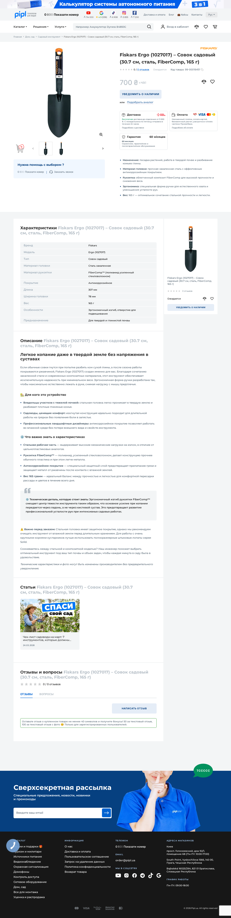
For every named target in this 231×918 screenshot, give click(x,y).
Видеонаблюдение (27, 861)
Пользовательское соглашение (87, 856)
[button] (33, 149)
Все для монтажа (26, 892)
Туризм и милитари (27, 851)
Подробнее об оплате (182, 127)
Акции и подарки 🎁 (28, 846)
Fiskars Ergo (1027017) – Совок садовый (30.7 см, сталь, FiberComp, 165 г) (189, 281)
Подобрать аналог (140, 102)
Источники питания (28, 856)
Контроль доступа (26, 876)
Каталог (19, 26)
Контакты (196, 14)
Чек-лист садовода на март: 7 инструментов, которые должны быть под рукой (46, 639)
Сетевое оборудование (30, 882)
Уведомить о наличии (140, 94)
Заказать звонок (63, 171)
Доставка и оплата (154, 14)
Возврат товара (76, 871)
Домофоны (21, 871)
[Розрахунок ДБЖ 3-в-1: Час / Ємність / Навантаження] (115, 4)
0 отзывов (143, 70)
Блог (171, 14)
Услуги (59, 26)
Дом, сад (29, 37)
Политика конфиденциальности (88, 866)
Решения (40, 26)
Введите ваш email (29, 812)
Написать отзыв (134, 708)
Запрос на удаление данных (85, 861)
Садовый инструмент (49, 37)
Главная (18, 37)
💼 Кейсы (182, 14)
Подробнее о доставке (133, 127)
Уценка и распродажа (29, 897)
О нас (69, 846)
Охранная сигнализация (31, 866)
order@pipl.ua (125, 860)
